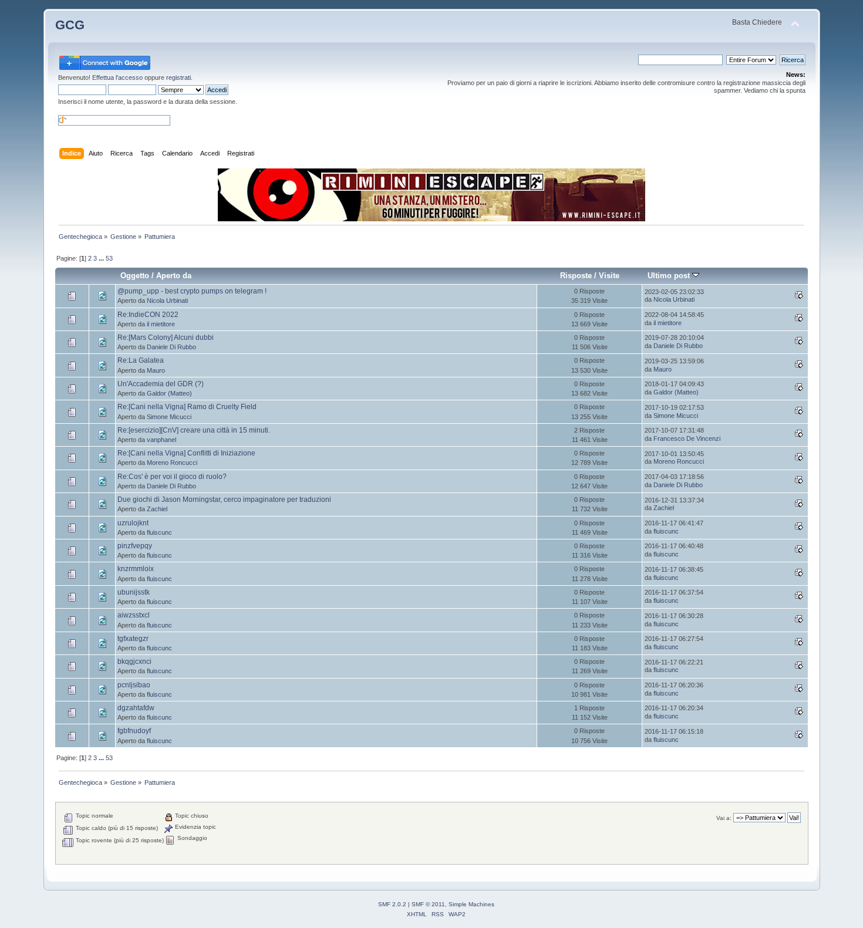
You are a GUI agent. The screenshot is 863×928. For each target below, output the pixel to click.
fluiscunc (159, 532)
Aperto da (173, 275)
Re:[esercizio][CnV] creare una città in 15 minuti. (193, 430)
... (102, 258)
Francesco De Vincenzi (686, 438)
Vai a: (723, 818)
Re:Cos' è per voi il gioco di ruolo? (172, 477)
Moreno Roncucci (172, 462)
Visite (609, 275)
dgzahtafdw (135, 708)
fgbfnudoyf (134, 731)
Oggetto (134, 275)
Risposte (576, 275)
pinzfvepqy (134, 546)
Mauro (156, 370)
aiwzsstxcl (133, 615)
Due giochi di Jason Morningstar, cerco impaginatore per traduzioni (224, 499)
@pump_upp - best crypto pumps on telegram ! (192, 291)
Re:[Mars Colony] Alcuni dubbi (165, 337)
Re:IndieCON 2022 (147, 315)
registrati (178, 77)
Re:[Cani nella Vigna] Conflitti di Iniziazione (186, 453)
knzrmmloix (135, 569)
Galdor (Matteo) (169, 393)
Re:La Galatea (140, 360)
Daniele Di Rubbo (171, 346)
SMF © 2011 (428, 904)
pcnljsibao (133, 685)
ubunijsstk (133, 592)
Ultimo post (670, 275)
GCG (70, 25)
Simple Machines (471, 904)
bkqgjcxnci (134, 661)
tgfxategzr (133, 639)
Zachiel (157, 508)
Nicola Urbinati (167, 300)
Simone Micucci (169, 416)
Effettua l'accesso (117, 77)
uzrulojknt (133, 523)
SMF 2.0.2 (392, 904)
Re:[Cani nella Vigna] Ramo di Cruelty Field (187, 407)
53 (109, 258)
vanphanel (161, 439)
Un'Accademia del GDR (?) (160, 384)
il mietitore (161, 324)
